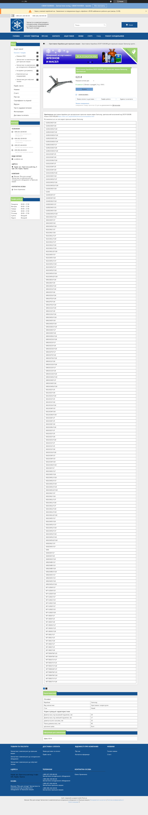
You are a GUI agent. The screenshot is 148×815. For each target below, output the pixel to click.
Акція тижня (69, 36)
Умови (80, 36)
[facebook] (44, 689)
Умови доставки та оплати (51, 751)
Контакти (56, 36)
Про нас (45, 36)
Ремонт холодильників (114, 36)
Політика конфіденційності (115, 800)
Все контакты (99, 6)
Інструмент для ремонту (25, 70)
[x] (46, 689)
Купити (84, 89)
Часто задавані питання (23, 108)
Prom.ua (84, 798)
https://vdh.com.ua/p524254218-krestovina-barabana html (76, 116)
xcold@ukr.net (18, 159)
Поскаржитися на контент (98, 800)
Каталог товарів (30, 36)
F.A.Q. (99, 36)
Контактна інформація (82, 754)
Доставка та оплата (21, 115)
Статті (90, 36)
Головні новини (112, 751)
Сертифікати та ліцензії (22, 100)
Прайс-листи (18, 86)
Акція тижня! (18, 49)
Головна (16, 36)
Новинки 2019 (21, 56)
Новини (16, 89)
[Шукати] (105, 25)
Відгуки (16, 104)
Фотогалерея (18, 111)
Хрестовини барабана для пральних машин (64, 44)
